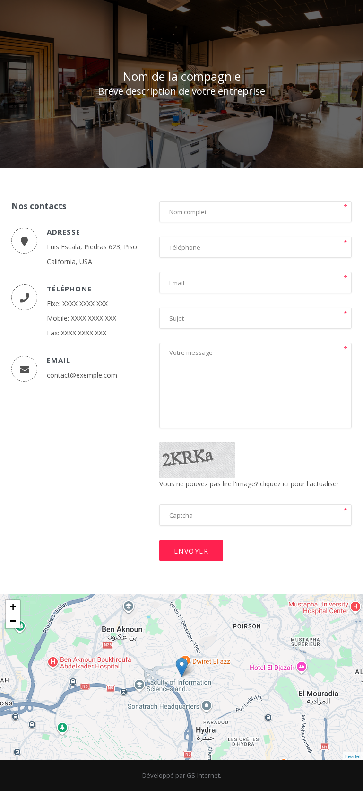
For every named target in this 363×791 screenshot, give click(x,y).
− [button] (13, 621)
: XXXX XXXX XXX (83, 303)
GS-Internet (203, 775)
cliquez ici (274, 483)
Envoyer (191, 550)
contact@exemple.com (82, 374)
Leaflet (353, 756)
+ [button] (13, 607)
